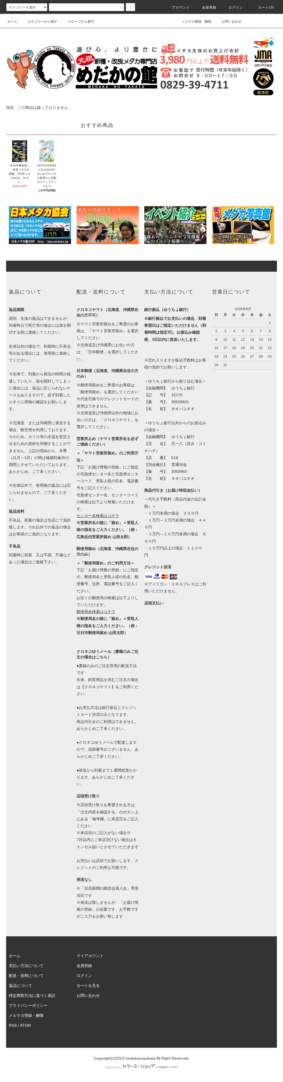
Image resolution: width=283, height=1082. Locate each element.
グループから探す (81, 21)
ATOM (25, 1025)
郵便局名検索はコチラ (96, 611)
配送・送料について (26, 975)
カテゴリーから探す (42, 21)
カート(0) (266, 7)
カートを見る (88, 985)
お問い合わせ (232, 21)
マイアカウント (90, 955)
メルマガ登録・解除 (196, 21)
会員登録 (209, 7)
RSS (13, 1025)
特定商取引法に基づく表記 (32, 995)
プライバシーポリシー (28, 1005)
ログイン (236, 7)
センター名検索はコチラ (98, 516)
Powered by (113, 1067)
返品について (20, 985)
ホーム (12, 21)
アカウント (181, 7)
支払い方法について (26, 965)
